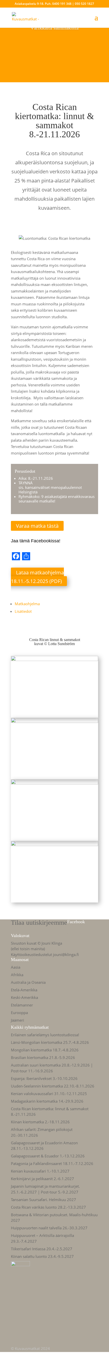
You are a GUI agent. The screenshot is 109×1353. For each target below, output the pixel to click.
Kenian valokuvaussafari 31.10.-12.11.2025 (49, 1093)
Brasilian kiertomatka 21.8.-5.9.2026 (43, 1057)
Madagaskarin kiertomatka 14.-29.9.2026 (47, 1101)
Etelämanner (22, 1004)
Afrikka (17, 974)
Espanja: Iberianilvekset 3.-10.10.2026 (44, 1078)
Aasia (15, 967)
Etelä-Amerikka (24, 989)
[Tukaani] (54, 714)
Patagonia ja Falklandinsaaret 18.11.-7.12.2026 (52, 1163)
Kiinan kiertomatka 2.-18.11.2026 (40, 1121)
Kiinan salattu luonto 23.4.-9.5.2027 (42, 1256)
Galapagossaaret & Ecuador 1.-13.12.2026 (48, 1155)
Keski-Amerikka (24, 997)
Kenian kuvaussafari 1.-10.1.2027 (40, 1171)
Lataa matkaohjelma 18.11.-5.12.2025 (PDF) (37, 577)
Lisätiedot (23, 611)
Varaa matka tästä (37, 525)
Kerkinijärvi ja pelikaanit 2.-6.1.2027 (42, 1178)
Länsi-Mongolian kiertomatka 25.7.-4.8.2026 (50, 1042)
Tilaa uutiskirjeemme (39, 922)
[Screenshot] (54, 775)
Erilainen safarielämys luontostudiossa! (45, 1034)
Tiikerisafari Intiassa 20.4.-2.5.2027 (41, 1248)
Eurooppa (19, 1012)
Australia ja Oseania (28, 982)
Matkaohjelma (27, 603)
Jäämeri (17, 1020)
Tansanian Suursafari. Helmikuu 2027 (43, 1199)
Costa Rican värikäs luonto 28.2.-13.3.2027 (48, 1207)
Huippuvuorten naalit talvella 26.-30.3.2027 (49, 1227)
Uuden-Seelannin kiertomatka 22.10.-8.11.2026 (52, 1086)
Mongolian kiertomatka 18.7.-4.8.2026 (45, 1049)
